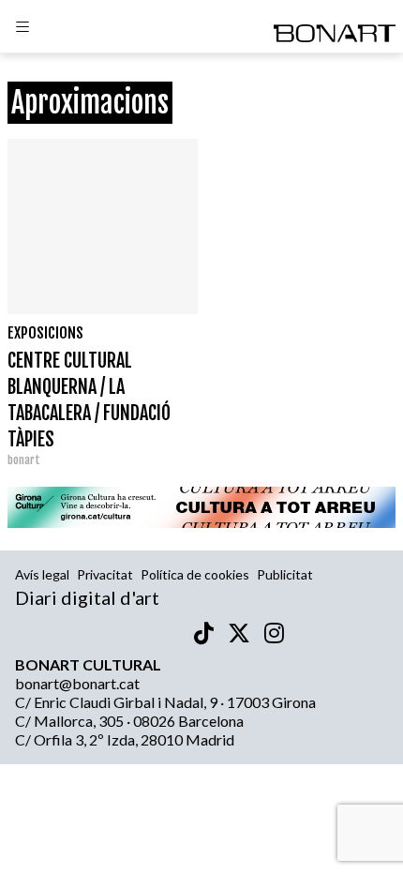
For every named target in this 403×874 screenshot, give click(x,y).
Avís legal (42, 574)
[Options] (22, 29)
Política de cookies (195, 574)
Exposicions (45, 333)
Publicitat (285, 574)
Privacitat (105, 574)
